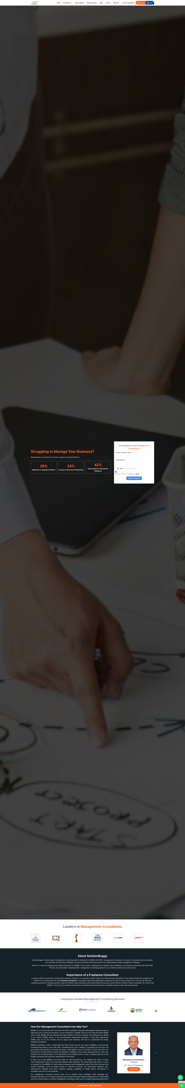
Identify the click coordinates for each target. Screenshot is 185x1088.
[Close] (111, 516)
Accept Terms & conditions (82, 559)
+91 (76, 554)
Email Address (77, 545)
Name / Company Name (80, 538)
